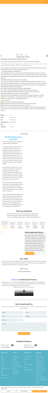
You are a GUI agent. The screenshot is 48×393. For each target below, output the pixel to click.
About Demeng (4, 375)
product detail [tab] (24, 133)
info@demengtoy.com (29, 369)
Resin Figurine (15, 363)
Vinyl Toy (15, 279)
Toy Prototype (15, 356)
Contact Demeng (4, 377)
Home (2, 356)
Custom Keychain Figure (41, 377)
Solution (3, 363)
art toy (11, 282)
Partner (2, 359)
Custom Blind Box (40, 365)
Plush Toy (14, 368)
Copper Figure (15, 373)
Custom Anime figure (40, 370)
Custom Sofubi (39, 374)
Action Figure (27, 228)
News (2, 373)
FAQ (2, 370)
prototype (19, 167)
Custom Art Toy (39, 372)
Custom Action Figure (40, 367)
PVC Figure (15, 361)
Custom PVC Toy (39, 358)
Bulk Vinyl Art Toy (29, 347)
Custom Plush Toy (40, 363)
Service (2, 366)
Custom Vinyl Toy (39, 356)
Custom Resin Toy (40, 361)
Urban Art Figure (5, 347)
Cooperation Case (5, 368)
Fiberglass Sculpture (17, 366)
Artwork (2, 361)
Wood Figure (15, 370)
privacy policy (4, 388)
